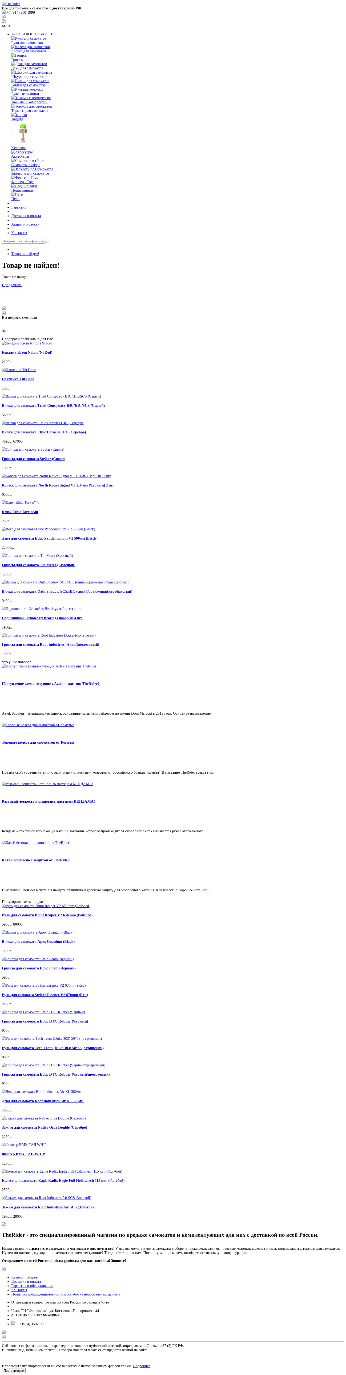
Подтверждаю (14, 1370)
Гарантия (18, 207)
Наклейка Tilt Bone (18, 379)
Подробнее (141, 1366)
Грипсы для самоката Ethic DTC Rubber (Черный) (45, 1021)
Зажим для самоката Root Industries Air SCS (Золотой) (48, 1207)
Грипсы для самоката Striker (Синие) (33, 459)
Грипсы (17, 60)
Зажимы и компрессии (29, 102)
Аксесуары (20, 156)
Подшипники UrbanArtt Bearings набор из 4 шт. (42, 618)
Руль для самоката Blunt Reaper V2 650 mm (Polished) (47, 915)
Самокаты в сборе (25, 165)
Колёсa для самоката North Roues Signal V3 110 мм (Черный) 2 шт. (58, 485)
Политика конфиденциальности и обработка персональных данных (65, 1294)
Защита (17, 119)
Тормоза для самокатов (29, 111)
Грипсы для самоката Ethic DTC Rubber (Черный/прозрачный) (56, 1074)
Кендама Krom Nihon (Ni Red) (27, 352)
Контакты (19, 233)
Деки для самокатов (27, 68)
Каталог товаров (24, 1277)
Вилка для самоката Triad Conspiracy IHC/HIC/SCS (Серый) (53, 405)
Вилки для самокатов (28, 85)
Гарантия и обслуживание (32, 1286)
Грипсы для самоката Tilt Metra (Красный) (38, 565)
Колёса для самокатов (28, 51)
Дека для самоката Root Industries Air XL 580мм (43, 1101)
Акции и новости (25, 224)
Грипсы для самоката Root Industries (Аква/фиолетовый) (50, 644)
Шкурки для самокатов (29, 77)
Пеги (15, 199)
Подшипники (22, 190)
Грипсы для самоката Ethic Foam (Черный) (39, 968)
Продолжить (12, 285)
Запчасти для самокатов (30, 173)
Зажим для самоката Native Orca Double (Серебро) (44, 1127)
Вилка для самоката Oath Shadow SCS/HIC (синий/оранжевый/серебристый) (67, 591)
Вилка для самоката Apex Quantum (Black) (38, 941)
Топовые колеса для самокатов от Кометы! (39, 742)
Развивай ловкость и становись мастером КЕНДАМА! (48, 801)
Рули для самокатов (27, 43)
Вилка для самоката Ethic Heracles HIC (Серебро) (44, 432)
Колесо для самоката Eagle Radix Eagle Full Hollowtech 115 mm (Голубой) (63, 1180)
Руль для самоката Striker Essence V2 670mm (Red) (45, 995)
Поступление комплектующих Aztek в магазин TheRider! (50, 684)
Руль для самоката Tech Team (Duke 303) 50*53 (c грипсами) (53, 1048)
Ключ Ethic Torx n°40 (20, 512)
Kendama (18, 148)
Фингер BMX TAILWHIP (23, 1154)
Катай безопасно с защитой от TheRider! (36, 860)
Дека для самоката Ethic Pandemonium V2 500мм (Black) (49, 538)
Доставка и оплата (26, 216)
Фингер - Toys (22, 182)
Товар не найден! (25, 254)
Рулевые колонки (25, 94)
